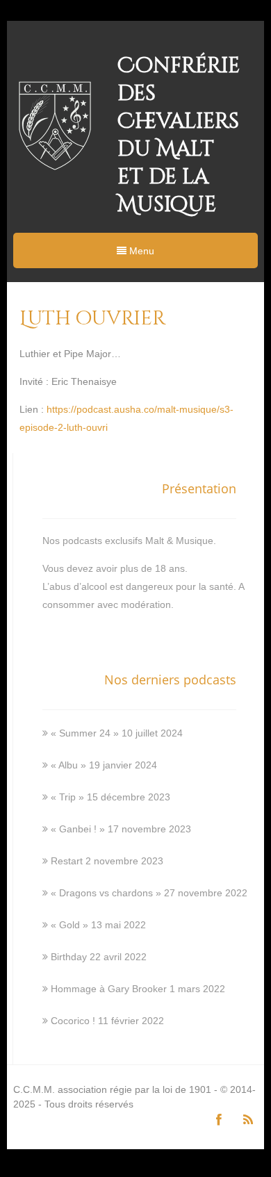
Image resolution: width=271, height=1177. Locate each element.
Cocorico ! (73, 1020)
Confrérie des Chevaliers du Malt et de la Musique (178, 135)
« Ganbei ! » (78, 828)
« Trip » (67, 796)
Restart (67, 860)
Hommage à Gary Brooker (109, 988)
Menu (140, 250)
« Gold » (69, 924)
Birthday (69, 956)
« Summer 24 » (85, 733)
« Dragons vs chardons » (106, 892)
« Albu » (68, 765)
